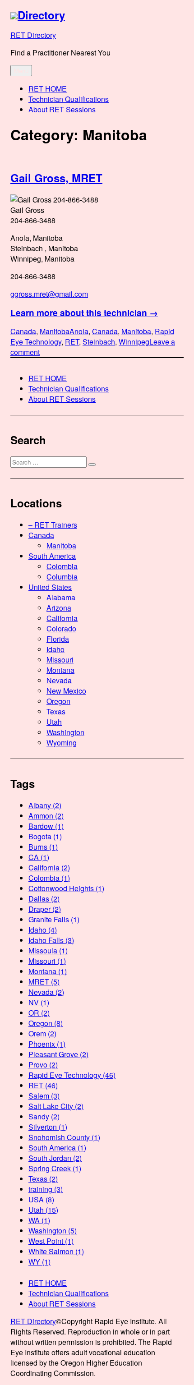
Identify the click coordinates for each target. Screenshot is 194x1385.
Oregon (58, 701)
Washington (65, 732)
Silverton (47, 1127)
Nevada (59, 680)
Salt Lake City (55, 1106)
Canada (23, 331)
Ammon (46, 815)
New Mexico (66, 691)
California (62, 618)
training (45, 1189)
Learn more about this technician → (84, 312)
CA (38, 857)
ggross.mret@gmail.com (49, 294)
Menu (21, 70)
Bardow (46, 826)
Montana (60, 670)
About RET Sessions (62, 109)
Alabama (60, 597)
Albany (44, 805)
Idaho (55, 649)
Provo (43, 1064)
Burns (43, 847)
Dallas (44, 898)
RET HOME (47, 88)
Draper (44, 909)
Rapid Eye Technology (71, 1075)
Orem (42, 1033)
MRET (44, 981)
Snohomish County (64, 1137)
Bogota (45, 836)
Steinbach (99, 341)
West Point (51, 1241)
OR (39, 1013)
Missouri (60, 659)
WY (39, 1261)
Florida (57, 639)
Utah (54, 722)
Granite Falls (53, 919)
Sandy (44, 1116)
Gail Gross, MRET (56, 177)
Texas (55, 711)
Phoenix (46, 1044)
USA (41, 1199)
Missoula (48, 950)
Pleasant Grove (58, 1054)
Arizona (58, 608)
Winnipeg (134, 341)
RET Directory (33, 35)
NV (38, 1002)
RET (72, 341)
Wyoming (61, 742)
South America (52, 556)
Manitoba (54, 331)
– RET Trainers (52, 525)
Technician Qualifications (68, 99)
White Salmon (56, 1251)
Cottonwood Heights (66, 888)
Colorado (61, 628)
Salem (44, 1096)
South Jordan (55, 1158)
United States (50, 587)
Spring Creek (54, 1168)
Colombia (62, 566)
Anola (78, 331)
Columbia (62, 576)
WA (39, 1220)
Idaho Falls (51, 940)
